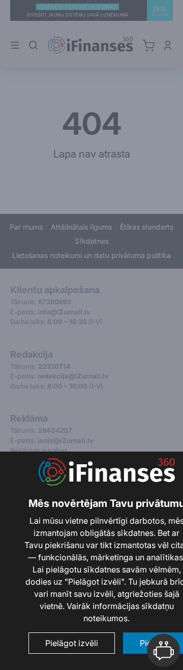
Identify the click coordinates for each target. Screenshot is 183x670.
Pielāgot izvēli (71, 643)
